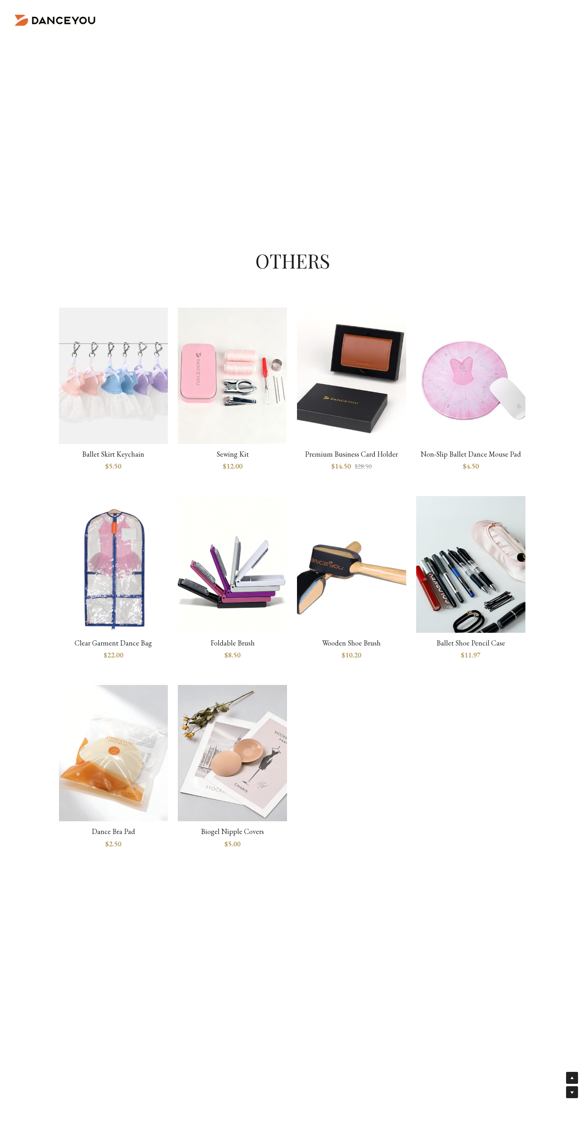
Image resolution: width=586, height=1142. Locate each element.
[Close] (391, 478)
